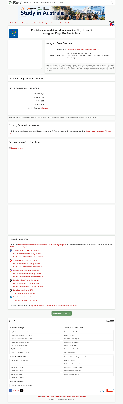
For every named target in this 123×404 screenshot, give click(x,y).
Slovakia (44, 108)
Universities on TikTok (70, 345)
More (61, 2)
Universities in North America (19, 360)
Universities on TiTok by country (22, 293)
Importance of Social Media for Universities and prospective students (54, 305)
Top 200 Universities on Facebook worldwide (26, 257)
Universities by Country (48, 2)
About (38, 396)
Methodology (45, 396)
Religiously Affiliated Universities (73, 370)
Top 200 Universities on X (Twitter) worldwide (26, 287)
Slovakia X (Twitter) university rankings (25, 280)
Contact (52, 396)
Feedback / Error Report (61, 313)
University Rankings (31, 2)
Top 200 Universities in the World (20, 332)
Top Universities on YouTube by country (24, 264)
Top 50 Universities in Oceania (20, 352)
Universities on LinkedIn (71, 349)
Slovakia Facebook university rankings (25, 250)
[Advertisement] (24, 54)
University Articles (69, 360)
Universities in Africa (17, 370)
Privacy (69, 396)
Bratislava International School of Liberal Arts (83, 50)
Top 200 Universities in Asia (19, 349)
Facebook (16, 390)
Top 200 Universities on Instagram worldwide (26, 277)
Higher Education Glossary (72, 374)
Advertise (58, 396)
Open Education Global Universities (21, 385)
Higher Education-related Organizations (75, 364)
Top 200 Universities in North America (22, 335)
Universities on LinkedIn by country (23, 300)
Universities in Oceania (17, 377)
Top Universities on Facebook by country (25, 254)
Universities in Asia (16, 374)
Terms (64, 396)
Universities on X (69, 335)
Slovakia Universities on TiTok (22, 290)
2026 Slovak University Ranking (20, 247)
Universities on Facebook (71, 332)
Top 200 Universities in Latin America (22, 338)
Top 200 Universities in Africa (19, 345)
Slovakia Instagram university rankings (25, 270)
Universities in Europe (17, 367)
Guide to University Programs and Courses (77, 357)
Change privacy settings (79, 396)
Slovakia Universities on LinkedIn (23, 297)
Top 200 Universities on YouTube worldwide (25, 267)
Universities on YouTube (71, 342)
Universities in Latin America (19, 364)
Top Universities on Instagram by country (25, 273)
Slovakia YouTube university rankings (25, 260)
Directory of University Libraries (73, 367)
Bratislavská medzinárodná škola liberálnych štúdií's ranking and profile (42, 245)
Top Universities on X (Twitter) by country (25, 283)
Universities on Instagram (71, 338)
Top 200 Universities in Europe (20, 342)
